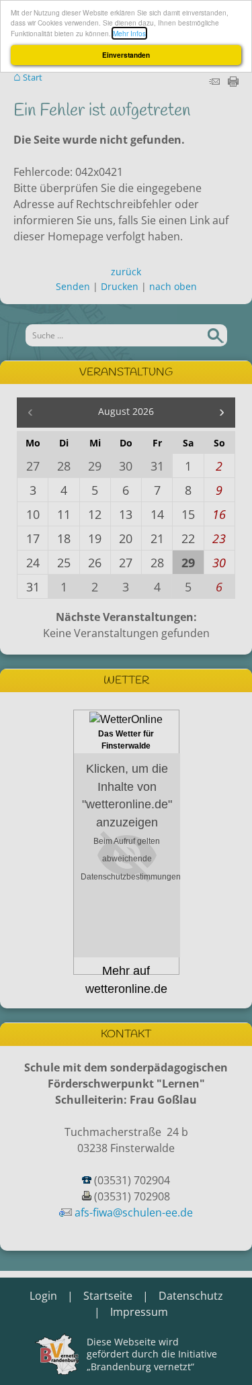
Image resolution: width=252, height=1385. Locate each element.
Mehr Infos (129, 33)
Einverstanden (126, 55)
